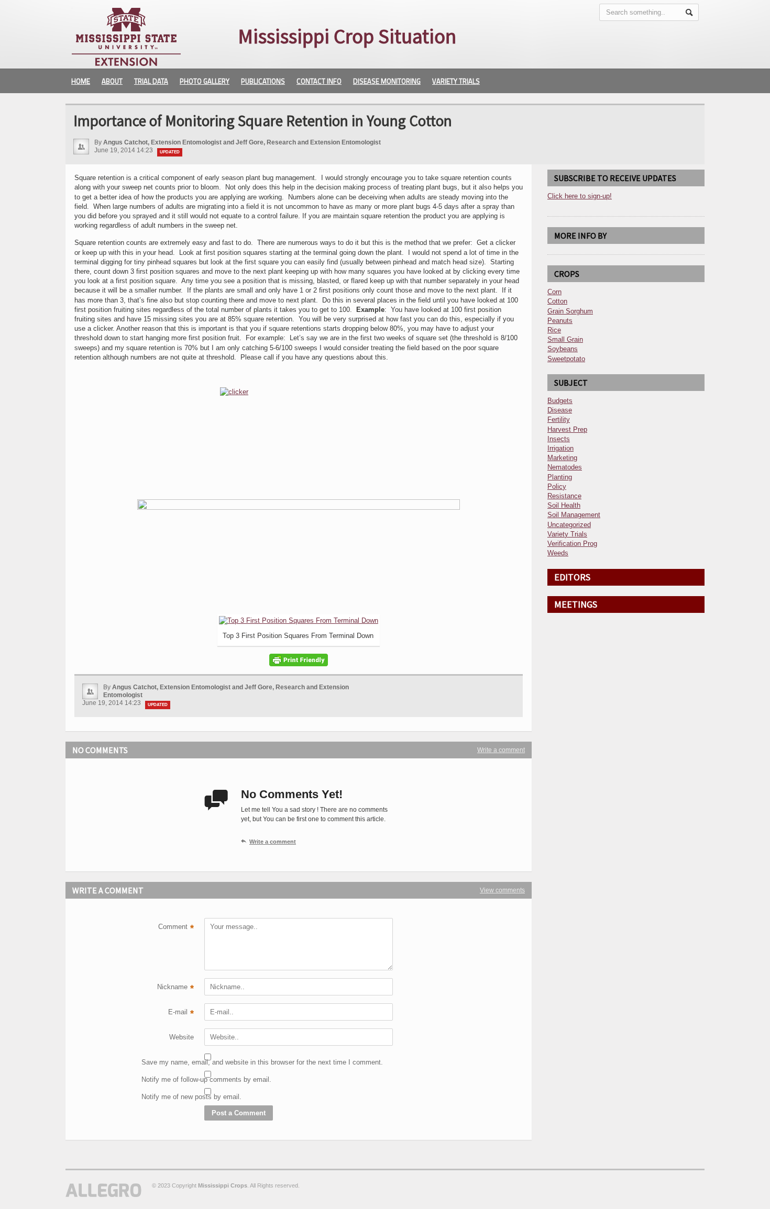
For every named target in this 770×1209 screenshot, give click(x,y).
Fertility (558, 419)
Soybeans (562, 349)
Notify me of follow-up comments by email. (167, 1079)
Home (80, 81)
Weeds (557, 553)
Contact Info (319, 81)
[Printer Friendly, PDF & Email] (298, 660)
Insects (558, 439)
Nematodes (564, 467)
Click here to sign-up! (579, 196)
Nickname (175, 988)
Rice (554, 330)
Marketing (562, 458)
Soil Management (573, 515)
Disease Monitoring (387, 81)
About (112, 81)
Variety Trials (456, 81)
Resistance (564, 496)
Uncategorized (569, 525)
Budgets (560, 401)
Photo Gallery (204, 81)
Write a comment (501, 750)
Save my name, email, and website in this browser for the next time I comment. (167, 1062)
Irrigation (560, 448)
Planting (559, 477)
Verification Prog (572, 543)
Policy (556, 486)
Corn (554, 292)
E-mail (181, 1013)
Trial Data (151, 81)
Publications (263, 81)
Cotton (557, 301)
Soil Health (563, 505)
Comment (176, 928)
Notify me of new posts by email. (167, 1097)
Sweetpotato (566, 359)
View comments (502, 890)
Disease (559, 410)
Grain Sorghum (570, 311)
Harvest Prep (567, 429)
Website (181, 1037)
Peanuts (560, 320)
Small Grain (565, 339)
